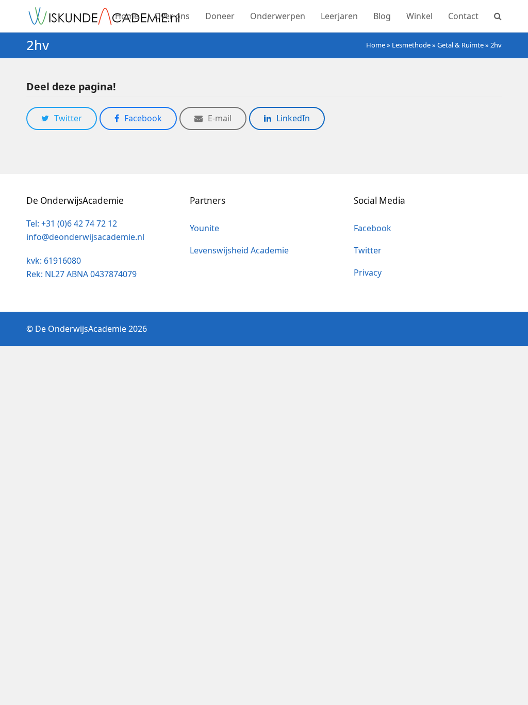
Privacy (368, 272)
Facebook (372, 228)
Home (375, 45)
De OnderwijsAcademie (80, 328)
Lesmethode (411, 45)
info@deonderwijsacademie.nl (85, 237)
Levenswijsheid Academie (239, 250)
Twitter (368, 250)
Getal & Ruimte (460, 45)
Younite (204, 228)
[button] (497, 16)
